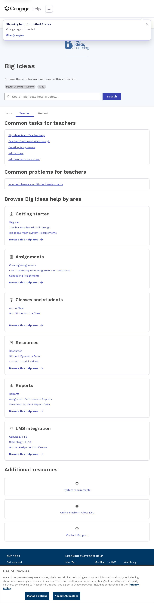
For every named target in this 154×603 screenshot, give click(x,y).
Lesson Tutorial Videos (23, 361)
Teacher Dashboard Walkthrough (29, 141)
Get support (14, 562)
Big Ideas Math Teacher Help (26, 135)
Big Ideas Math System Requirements (33, 232)
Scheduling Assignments (24, 275)
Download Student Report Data (29, 404)
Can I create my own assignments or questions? (40, 270)
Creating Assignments (21, 147)
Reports (14, 393)
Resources (15, 350)
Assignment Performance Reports (30, 399)
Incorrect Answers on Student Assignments (35, 184)
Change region (15, 35)
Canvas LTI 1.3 (18, 436)
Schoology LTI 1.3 (20, 441)
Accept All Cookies (66, 596)
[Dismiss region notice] (146, 24)
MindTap (70, 562)
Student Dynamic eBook (24, 356)
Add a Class (15, 153)
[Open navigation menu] (49, 9)
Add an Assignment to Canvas (28, 447)
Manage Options (37, 596)
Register (14, 222)
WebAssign (130, 562)
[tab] (25, 113)
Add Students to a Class (24, 159)
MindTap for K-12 (105, 562)
